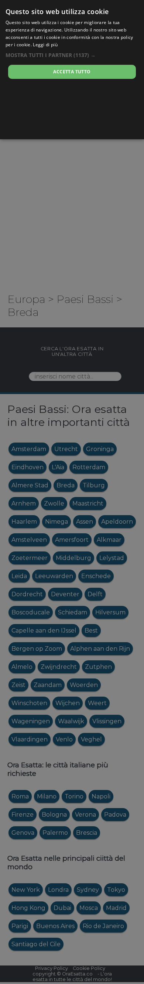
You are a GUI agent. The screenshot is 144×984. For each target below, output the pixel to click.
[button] (72, 55)
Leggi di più (45, 44)
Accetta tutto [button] (71, 72)
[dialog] (72, 69)
